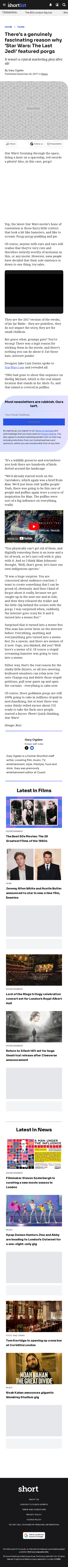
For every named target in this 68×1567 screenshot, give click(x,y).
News (44, 74)
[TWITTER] (27, 748)
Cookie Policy (34, 1520)
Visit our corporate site (37, 1552)
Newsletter (56, 144)
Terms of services (44, 430)
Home (8, 27)
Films (21, 27)
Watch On (12, 538)
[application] (34, 290)
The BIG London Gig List (38, 12)
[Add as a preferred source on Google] (34, 1535)
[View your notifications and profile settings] (50, 5)
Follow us (38, 144)
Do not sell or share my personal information (34, 1525)
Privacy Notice (48, 434)
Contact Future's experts (34, 1504)
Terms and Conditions (34, 1509)
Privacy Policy (34, 1514)
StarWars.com (14, 367)
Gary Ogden (16, 70)
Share (12, 144)
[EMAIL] (32, 748)
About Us (34, 1499)
